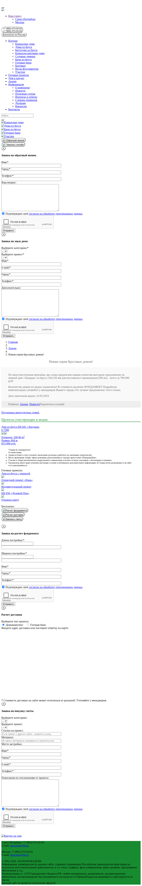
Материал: (7, 737)
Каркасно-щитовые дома (30, 53)
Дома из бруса (23, 47)
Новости (20, 90)
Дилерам (20, 103)
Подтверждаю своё (44, 213)
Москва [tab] (19, 22)
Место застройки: (11, 744)
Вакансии (21, 106)
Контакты (14, 109)
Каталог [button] (13, 40)
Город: (5, 168)
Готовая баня (38, 624)
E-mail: (6, 267)
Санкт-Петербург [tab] (25, 19)
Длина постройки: (12, 540)
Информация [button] (16, 84)
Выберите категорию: (15, 247)
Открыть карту (10, 499)
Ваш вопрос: (8, 182)
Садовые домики (25, 56)
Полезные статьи (25, 93)
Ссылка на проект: (12, 730)
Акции (12, 81)
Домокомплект (15, 624)
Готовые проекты (18, 75)
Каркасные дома (25, 43)
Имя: (4, 162)
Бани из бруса (23, 59)
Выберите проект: (12, 254)
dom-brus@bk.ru (19, 845)
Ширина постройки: (14, 553)
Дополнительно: (11, 287)
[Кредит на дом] (11, 835)
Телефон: (7, 175)
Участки (20, 71)
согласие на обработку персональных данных (56, 213)
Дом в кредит (16, 78)
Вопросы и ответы (26, 96)
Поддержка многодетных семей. (20, 412)
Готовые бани (23, 62)
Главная (13, 342)
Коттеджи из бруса (26, 50)
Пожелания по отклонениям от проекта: (25, 777)
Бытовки (20, 65)
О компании (22, 87)
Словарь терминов (26, 100)
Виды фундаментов (26, 68)
